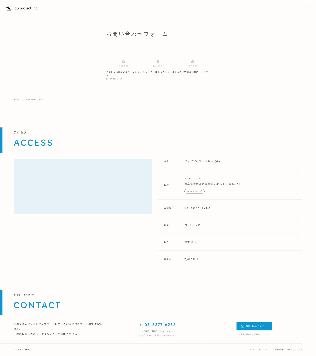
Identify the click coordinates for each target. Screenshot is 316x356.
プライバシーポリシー (23, 349)
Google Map (193, 191)
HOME (17, 99)
